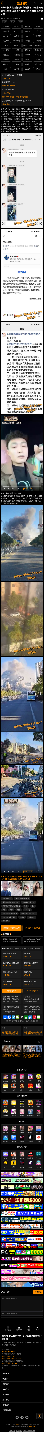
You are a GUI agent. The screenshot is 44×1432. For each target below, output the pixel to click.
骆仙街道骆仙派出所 (22, 898)
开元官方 (38, 36)
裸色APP (38, 69)
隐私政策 (19, 1431)
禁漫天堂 (27, 59)
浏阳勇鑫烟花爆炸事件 (10, 913)
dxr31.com (27, 966)
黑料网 (22, 917)
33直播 (5, 45)
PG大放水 (38, 41)
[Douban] (26, 1017)
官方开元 (38, 31)
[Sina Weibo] (34, 1017)
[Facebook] (9, 1017)
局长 (4, 910)
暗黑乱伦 (27, 50)
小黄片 (27, 64)
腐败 (11, 910)
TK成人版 (38, 55)
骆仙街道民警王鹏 (28, 902)
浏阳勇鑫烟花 (7, 898)
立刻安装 (6, 975)
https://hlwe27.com (8, 1352)
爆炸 (33, 906)
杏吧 (5, 69)
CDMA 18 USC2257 (29, 1431)
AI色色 (17, 64)
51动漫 (27, 69)
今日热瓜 (4, 22)
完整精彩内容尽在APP (11, 928)
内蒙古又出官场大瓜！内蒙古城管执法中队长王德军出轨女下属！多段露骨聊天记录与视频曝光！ (21, 878)
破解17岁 (38, 50)
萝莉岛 (16, 59)
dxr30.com (7, 966)
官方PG (16, 31)
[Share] (5, 1017)
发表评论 (38, 1292)
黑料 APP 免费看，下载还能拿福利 (15, 97)
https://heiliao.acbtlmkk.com (12, 1363)
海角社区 (6, 55)
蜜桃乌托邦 (38, 45)
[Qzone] (30, 1017)
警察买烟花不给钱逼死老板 (11, 906)
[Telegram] (13, 1017)
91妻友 (38, 59)
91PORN (27, 55)
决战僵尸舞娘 (27, 45)
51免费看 (17, 50)
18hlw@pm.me (8, 104)
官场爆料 (20, 22)
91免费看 (6, 50)
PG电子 (5, 36)
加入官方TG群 (11, 991)
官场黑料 (5, 921)
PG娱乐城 (6, 31)
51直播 (27, 41)
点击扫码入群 (28, 984)
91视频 (16, 69)
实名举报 (27, 910)
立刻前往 (27, 975)
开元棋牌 (27, 31)
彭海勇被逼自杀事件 (9, 917)
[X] (22, 1017)
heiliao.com (28, 956)
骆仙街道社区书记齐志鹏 (10, 902)
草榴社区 (6, 64)
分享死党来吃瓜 (34, 928)
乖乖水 (38, 26)
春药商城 (27, 26)
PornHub (6, 59)
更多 (39, 1042)
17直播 (16, 36)
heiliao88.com (7, 93)
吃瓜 (25, 906)
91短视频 (17, 55)
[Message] (38, 1017)
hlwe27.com (6, 78)
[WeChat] (17, 1017)
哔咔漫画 (38, 64)
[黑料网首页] (22, 3)
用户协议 (12, 1431)
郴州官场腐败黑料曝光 (28, 913)
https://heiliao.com (8, 86)
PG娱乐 (27, 36)
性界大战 (16, 45)
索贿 (18, 910)
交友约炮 (6, 26)
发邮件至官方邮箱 (32, 991)
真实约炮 (16, 26)
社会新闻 (12, 22)
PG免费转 (16, 41)
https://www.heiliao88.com (11, 1358)
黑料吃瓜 (31, 917)
